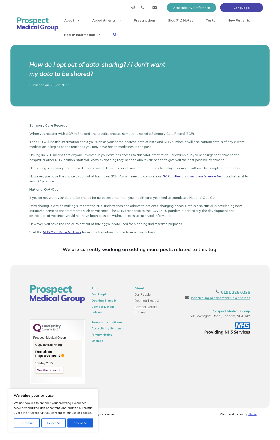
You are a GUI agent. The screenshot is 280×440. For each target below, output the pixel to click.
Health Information (79, 35)
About (69, 20)
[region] (53, 410)
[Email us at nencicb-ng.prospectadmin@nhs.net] (156, 8)
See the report (47, 370)
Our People (99, 294)
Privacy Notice (101, 334)
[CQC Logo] (47, 331)
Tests (210, 20)
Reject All (53, 423)
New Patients (239, 20)
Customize (27, 423)
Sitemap (97, 341)
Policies (96, 312)
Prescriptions (145, 20)
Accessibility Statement (108, 328)
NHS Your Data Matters (62, 232)
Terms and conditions (106, 322)
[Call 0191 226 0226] (143, 8)
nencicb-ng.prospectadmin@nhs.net (220, 298)
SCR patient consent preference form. (194, 176)
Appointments (104, 20)
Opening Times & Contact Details (103, 301)
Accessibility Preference (191, 8)
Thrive (252, 414)
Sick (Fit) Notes (180, 20)
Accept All (80, 423)
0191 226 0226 (235, 292)
